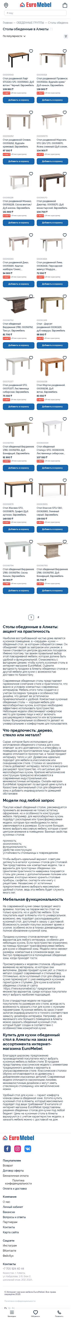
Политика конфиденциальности (18, 1182)
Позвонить (59, 1316)
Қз (9, 1308)
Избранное (35, 1316)
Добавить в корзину (18, 100)
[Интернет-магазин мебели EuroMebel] (35, 6)
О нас (6, 1202)
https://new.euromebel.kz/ (20, 988)
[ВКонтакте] (27, 1152)
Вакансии (9, 1212)
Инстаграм (10, 1245)
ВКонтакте (9, 1250)
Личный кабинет (13, 1206)
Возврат (8, 1165)
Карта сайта (11, 1232)
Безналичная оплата (16, 1175)
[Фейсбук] (7, 1152)
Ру (5, 1308)
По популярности (12, 36)
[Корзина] (65, 5)
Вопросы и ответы (14, 1217)
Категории (12, 1316)
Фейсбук (8, 1255)
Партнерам (10, 1222)
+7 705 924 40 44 (13, 1268)
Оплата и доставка (15, 1188)
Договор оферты (13, 1170)
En (13, 1308)
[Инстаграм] (17, 1152)
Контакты (9, 1227)
